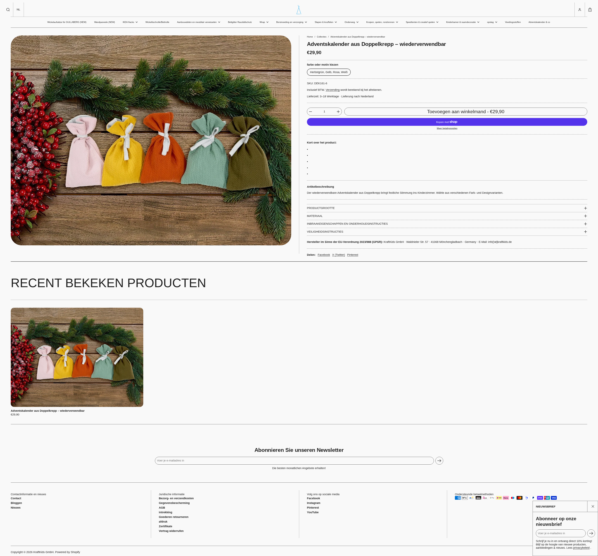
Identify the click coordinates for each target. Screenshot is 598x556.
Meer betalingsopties (447, 128)
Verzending (333, 89)
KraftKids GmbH (43, 552)
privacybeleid (581, 547)
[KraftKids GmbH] (299, 9)
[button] (8, 10)
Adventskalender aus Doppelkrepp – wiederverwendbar (77, 362)
